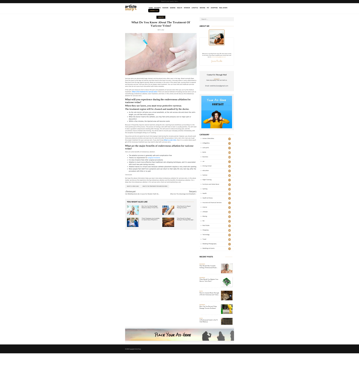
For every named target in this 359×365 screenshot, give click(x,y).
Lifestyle (195, 8)
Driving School (206, 166)
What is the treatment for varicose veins (155, 186)
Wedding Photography (209, 244)
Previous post (130, 191)
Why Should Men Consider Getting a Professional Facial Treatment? (208, 266)
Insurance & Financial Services (212, 202)
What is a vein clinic (133, 186)
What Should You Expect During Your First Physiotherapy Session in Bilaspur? (184, 207)
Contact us (154, 10)
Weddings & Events (208, 248)
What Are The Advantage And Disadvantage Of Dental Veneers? (183, 194)
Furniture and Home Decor (210, 184)
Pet (208, 8)
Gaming (172, 8)
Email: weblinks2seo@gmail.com (216, 86)
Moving (202, 8)
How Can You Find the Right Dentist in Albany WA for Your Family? (150, 207)
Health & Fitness (207, 198)
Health (179, 8)
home (151, 8)
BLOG (204, 152)
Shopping (214, 8)
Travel (204, 239)
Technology (206, 234)
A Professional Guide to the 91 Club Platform (209, 321)
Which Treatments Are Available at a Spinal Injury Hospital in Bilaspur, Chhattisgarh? (150, 219)
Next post (193, 191)
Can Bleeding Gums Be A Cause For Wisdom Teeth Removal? (142, 194)
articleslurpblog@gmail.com (218, 57)
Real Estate (223, 8)
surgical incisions (154, 158)
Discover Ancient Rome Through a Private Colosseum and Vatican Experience (209, 294)
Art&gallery (206, 143)
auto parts (205, 147)
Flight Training (206, 179)
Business (157, 8)
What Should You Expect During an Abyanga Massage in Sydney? (185, 219)
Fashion (165, 8)
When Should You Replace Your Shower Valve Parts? (209, 280)
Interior (187, 8)
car (203, 161)
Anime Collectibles (208, 138)
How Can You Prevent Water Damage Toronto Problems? (208, 307)
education (205, 170)
